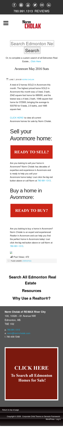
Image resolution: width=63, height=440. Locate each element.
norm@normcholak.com (18, 333)
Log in (58, 419)
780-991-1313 (44, 180)
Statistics (26, 261)
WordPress (50, 419)
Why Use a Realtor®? (31, 298)
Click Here (36, 61)
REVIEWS (42, 11)
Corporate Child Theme (31, 416)
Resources (31, 290)
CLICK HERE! (17, 117)
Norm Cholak (28, 79)
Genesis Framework (52, 416)
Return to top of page (10, 409)
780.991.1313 (23, 11)
